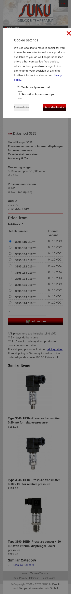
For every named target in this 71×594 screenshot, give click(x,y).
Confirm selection (21, 107)
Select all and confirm (54, 107)
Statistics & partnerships (38, 94)
